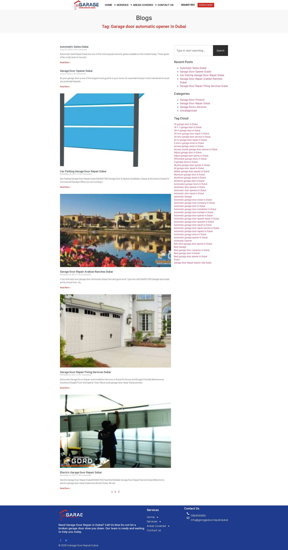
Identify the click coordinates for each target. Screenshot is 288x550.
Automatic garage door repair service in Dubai (196, 228)
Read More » (65, 62)
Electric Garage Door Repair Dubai (81, 472)
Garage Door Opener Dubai (76, 70)
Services (123, 4)
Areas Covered (143, 4)
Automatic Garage (183, 196)
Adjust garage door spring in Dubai (191, 155)
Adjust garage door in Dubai (187, 152)
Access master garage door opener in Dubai (195, 149)
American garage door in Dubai (189, 180)
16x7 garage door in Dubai (187, 130)
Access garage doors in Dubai (188, 146)
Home (108, 4)
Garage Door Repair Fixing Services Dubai (85, 372)
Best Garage (180, 247)
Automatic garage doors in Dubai (190, 234)
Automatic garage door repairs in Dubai (193, 231)
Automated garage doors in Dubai (190, 184)
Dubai (177, 259)
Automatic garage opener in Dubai (191, 237)
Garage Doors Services (193, 106)
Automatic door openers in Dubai (190, 190)
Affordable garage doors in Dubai (190, 158)
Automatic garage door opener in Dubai (193, 215)
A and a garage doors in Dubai (189, 143)
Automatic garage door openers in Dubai (194, 221)
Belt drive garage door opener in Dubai (193, 243)
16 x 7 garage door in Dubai (187, 127)
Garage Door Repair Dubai (195, 103)
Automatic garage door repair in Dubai (193, 225)
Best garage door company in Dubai (191, 250)
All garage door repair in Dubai (189, 168)
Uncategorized (188, 110)
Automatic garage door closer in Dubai (193, 199)
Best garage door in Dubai (187, 253)
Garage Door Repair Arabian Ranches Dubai (86, 271)
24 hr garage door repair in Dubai (190, 140)
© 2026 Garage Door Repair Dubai (78, 545)
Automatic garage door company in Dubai (194, 203)
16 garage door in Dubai (186, 124)
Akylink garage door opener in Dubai (192, 165)
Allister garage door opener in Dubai (191, 171)
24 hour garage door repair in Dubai (191, 133)
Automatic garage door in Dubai (189, 206)
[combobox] (193, 50)
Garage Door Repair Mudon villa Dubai (192, 262)
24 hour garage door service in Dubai (192, 136)
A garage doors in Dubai (186, 162)
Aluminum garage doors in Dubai (190, 177)
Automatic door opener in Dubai (189, 187)
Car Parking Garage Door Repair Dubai (83, 171)
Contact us (166, 4)
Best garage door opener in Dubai (190, 256)
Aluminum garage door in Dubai (189, 174)
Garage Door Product (192, 99)
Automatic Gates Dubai (74, 46)
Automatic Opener (183, 240)
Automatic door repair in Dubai (189, 193)
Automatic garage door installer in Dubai (193, 212)
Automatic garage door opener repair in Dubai (196, 218)
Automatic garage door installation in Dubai (195, 209)
